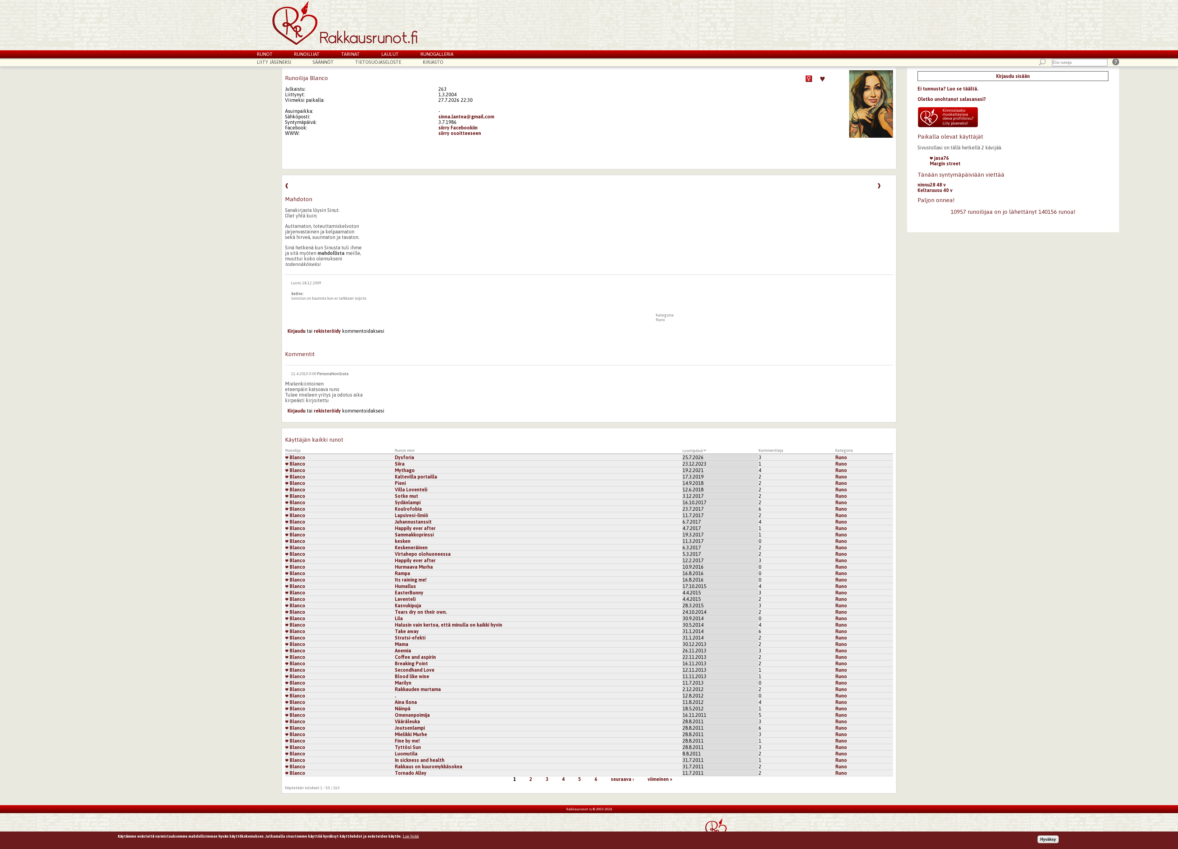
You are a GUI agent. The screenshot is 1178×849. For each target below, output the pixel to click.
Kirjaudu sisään (1013, 76)
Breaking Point (411, 663)
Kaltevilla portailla (416, 476)
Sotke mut (406, 496)
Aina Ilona (406, 702)
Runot (265, 54)
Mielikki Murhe (411, 734)
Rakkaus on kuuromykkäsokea (428, 766)
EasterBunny (409, 592)
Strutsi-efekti (410, 637)
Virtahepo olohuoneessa (423, 554)
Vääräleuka (407, 721)
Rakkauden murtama (418, 689)
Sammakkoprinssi (414, 534)
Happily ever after (415, 528)
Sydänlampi (408, 502)
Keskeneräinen (411, 547)
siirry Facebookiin (458, 127)
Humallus (405, 586)
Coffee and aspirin (415, 657)
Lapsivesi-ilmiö (411, 515)
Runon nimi (404, 450)
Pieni (400, 483)
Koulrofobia (408, 509)
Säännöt (323, 62)
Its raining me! (411, 579)
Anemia (403, 650)
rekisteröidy (327, 331)
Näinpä (402, 708)
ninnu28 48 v (932, 184)
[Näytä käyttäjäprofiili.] (871, 136)
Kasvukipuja (408, 605)
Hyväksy (1048, 839)
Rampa (402, 573)
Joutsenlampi (410, 728)
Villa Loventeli (411, 489)
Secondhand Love (414, 670)
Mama (401, 644)
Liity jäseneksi (274, 62)
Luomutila (406, 753)
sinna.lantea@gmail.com (466, 116)
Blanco (296, 457)
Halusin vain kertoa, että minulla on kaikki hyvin (448, 625)
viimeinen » (660, 779)
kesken (402, 541)
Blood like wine (412, 676)
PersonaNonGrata (332, 373)
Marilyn (403, 683)
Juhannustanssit (413, 521)
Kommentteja (771, 450)
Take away (407, 631)
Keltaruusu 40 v (935, 190)
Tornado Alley (410, 773)
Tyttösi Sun (408, 747)
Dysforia (404, 457)
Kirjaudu (296, 331)
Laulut (390, 54)
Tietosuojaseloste (378, 62)
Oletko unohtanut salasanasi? (952, 99)
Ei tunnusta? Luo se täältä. (948, 88)
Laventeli (405, 599)
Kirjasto (433, 62)
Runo (660, 319)
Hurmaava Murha (414, 567)
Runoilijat (307, 54)
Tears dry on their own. (421, 612)
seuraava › (622, 779)
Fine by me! (407, 740)
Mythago (405, 470)
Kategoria (844, 450)
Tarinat (350, 54)
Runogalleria (436, 54)
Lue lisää (411, 836)
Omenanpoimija (412, 715)
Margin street (945, 163)
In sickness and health (420, 760)
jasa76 (941, 158)
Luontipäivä (693, 450)
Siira (400, 464)
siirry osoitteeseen (459, 133)
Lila (399, 618)
